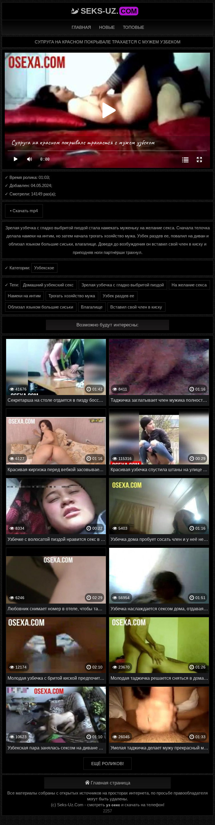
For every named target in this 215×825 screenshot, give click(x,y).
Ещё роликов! (107, 763)
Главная (81, 27)
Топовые (133, 27)
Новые (107, 27)
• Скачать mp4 (24, 210)
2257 (107, 810)
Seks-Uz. (109, 10)
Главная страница (110, 783)
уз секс (113, 805)
